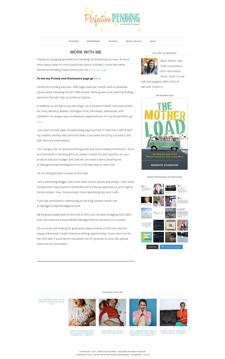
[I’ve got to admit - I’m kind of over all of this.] (146, 213)
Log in (146, 355)
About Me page (97, 70)
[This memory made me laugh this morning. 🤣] (182, 213)
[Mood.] (158, 237)
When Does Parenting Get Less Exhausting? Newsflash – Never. (82, 333)
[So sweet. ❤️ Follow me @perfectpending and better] (182, 189)
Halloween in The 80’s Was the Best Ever (112, 332)
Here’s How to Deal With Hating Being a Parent (173, 332)
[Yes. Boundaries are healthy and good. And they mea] (158, 213)
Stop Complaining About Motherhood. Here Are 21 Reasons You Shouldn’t (143, 333)
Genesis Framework (119, 355)
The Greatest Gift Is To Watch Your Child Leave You (51, 301)
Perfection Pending (112, 19)
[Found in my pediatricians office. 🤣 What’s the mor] (170, 225)
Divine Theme (99, 355)
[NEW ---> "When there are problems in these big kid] (170, 189)
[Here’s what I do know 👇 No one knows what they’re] (182, 225)
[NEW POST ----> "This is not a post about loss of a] (170, 213)
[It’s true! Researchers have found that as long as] (182, 237)
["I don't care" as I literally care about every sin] (182, 201)
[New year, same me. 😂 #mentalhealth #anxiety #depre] (170, 201)
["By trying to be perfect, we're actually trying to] (146, 237)
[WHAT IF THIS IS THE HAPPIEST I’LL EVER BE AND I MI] (158, 201)
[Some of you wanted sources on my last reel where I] (170, 237)
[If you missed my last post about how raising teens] (158, 189)
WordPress (136, 355)
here (97, 78)
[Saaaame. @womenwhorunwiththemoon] (146, 225)
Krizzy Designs (138, 352)
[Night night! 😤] (146, 189)
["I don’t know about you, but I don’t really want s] (146, 201)
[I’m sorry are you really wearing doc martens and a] (158, 225)
